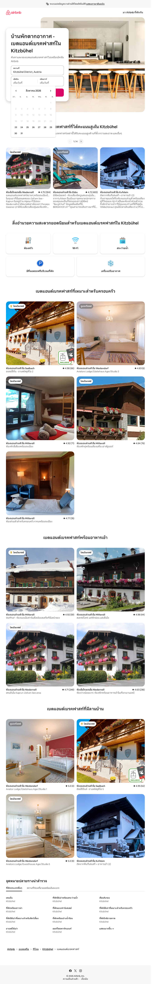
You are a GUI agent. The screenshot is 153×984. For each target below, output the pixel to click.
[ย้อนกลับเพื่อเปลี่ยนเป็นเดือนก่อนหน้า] (16, 91)
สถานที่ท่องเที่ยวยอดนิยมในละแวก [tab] (43, 888)
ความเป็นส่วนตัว (70, 979)
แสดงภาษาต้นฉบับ (95, 4)
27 (39, 127)
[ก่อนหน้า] (70, 141)
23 (16, 127)
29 (51, 127)
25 (27, 127)
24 (21, 127)
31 (22, 133)
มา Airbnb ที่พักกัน (133, 12)
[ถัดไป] (81, 141)
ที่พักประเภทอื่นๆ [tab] (14, 888)
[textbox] (24, 83)
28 (45, 127)
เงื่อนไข (84, 979)
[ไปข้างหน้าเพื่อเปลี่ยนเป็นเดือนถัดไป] (50, 91)
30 (15, 133)
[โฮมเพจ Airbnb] (13, 12)
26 (33, 127)
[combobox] (37, 72)
